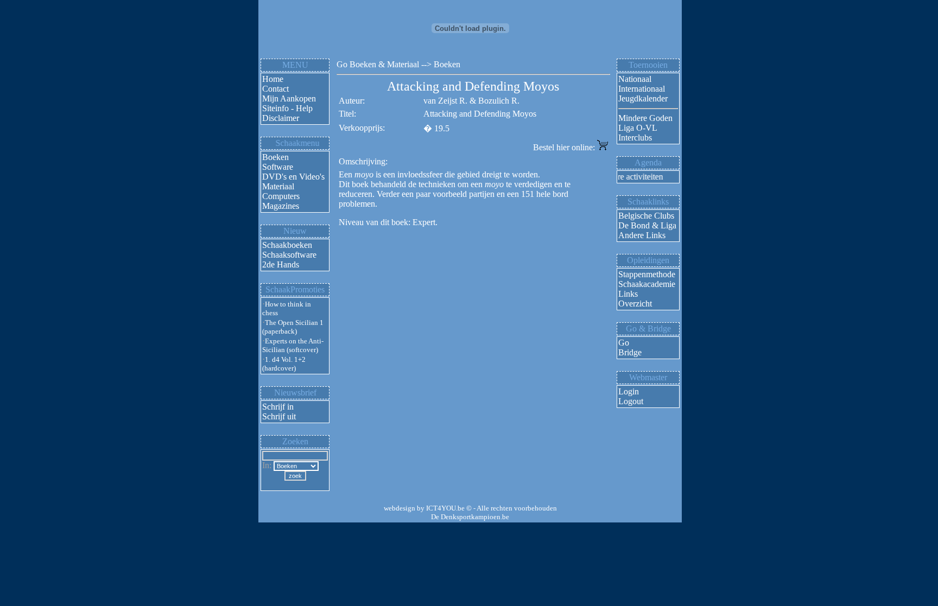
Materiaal (278, 186)
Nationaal (634, 79)
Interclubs (635, 137)
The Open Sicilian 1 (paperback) (293, 326)
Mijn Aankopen (289, 98)
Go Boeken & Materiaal (378, 64)
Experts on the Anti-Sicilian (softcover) (293, 345)
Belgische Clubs (646, 215)
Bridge (630, 352)
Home (272, 79)
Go (623, 342)
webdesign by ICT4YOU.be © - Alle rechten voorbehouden (470, 508)
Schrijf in (278, 406)
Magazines (280, 205)
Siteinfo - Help (287, 108)
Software (277, 166)
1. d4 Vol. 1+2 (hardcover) (284, 363)
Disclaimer (280, 118)
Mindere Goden (645, 118)
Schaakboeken (287, 245)
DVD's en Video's (293, 176)
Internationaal (641, 88)
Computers (281, 196)
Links (628, 293)
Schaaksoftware (289, 254)
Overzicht (635, 303)
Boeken (275, 157)
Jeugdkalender (643, 98)
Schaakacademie (646, 284)
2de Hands (280, 264)
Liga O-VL (637, 127)
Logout (630, 401)
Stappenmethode (646, 274)
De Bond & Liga (647, 225)
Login (628, 391)
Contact (275, 88)
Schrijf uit (279, 416)
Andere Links (642, 235)
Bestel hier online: (565, 147)
